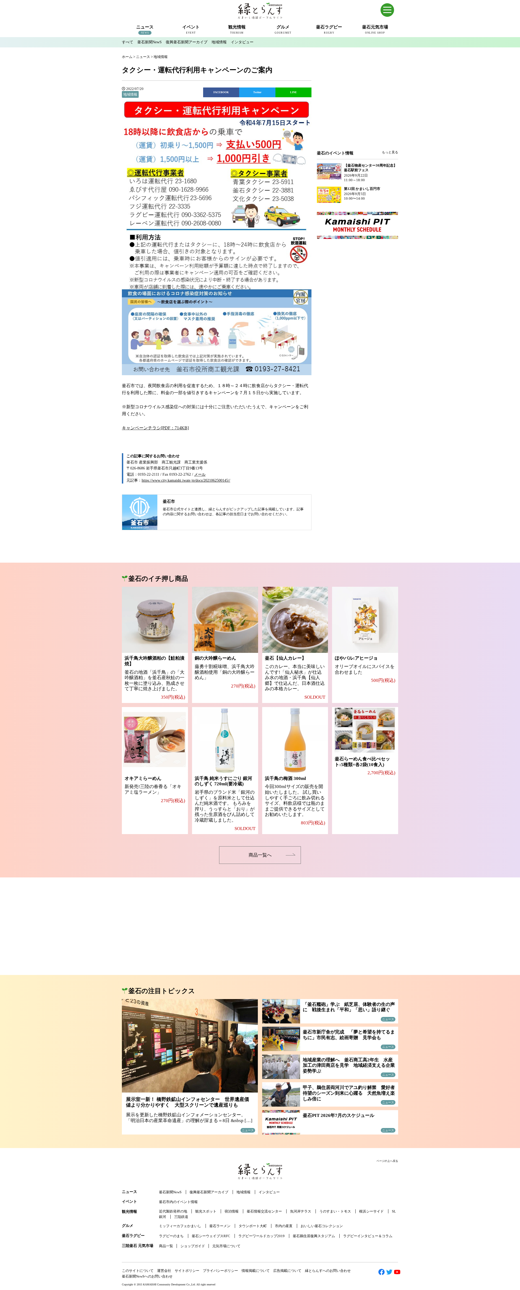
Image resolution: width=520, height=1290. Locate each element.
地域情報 (219, 42)
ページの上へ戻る (387, 1160)
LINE (293, 92)
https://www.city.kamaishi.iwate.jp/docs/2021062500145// (186, 480)
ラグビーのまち (171, 1236)
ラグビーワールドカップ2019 (261, 1236)
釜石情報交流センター (264, 1211)
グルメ (127, 1226)
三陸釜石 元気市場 (137, 1246)
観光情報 (129, 1212)
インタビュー (242, 42)
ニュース (129, 1192)
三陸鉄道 (181, 1217)
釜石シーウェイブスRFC (211, 1236)
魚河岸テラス (300, 1211)
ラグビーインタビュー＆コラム (367, 1236)
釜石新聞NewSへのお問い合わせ (147, 1276)
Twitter (257, 92)
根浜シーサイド (371, 1211)
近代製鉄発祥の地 (173, 1211)
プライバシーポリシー (220, 1271)
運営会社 (164, 1271)
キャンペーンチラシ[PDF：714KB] (155, 428)
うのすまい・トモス (335, 1211)
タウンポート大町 (253, 1226)
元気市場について (226, 1246)
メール (200, 474)
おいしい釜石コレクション (322, 1226)
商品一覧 (166, 1246)
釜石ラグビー (133, 1236)
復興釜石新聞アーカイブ (186, 42)
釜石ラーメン (219, 1226)
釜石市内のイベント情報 (178, 1202)
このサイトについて (138, 1271)
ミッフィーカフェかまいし (180, 1226)
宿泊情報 (232, 1211)
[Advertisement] (357, 106)
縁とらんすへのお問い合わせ (328, 1271)
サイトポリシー (187, 1271)
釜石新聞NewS (149, 42)
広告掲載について (287, 1271)
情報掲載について (256, 1271)
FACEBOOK (221, 92)
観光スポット (205, 1211)
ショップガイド (192, 1246)
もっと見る (390, 152)
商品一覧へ (260, 855)
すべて (127, 42)
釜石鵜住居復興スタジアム (314, 1236)
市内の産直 (283, 1226)
